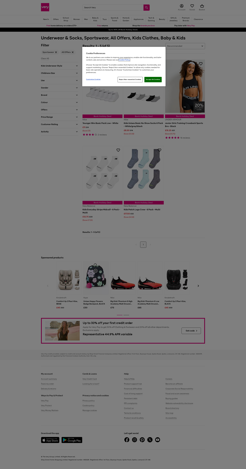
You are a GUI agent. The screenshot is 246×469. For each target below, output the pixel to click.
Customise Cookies (93, 79)
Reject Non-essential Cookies (130, 79)
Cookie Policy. (124, 60)
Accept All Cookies (153, 79)
